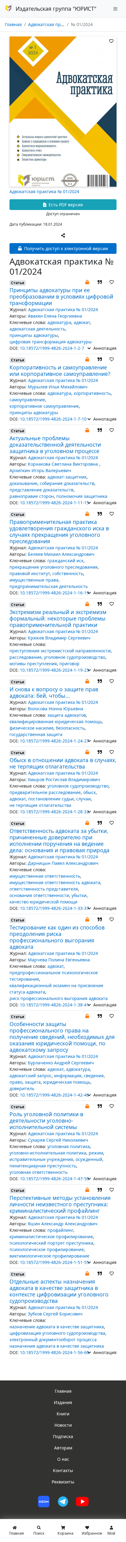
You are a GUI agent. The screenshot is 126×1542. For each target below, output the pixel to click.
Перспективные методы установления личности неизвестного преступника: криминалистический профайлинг (60, 1204)
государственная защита (35, 734)
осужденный (89, 1159)
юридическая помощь (66, 1082)
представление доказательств (41, 490)
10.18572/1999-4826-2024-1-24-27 (54, 741)
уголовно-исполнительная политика (47, 1153)
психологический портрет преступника (51, 1243)
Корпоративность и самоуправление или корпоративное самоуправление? (59, 370)
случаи (83, 799)
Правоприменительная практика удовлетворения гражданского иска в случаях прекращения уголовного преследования (59, 531)
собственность (67, 573)
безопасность (70, 728)
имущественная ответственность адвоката (54, 882)
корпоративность (92, 393)
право (15, 1082)
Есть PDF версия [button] (65, 205)
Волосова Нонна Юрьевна (55, 709)
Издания (63, 1402)
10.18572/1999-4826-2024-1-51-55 (54, 1262)
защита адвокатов (66, 715)
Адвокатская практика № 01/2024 (44, 191)
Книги (63, 1414)
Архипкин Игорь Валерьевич (40, 470)
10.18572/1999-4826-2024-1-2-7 (52, 348)
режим (96, 1153)
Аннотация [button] (104, 348)
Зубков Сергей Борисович (55, 1314)
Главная (13, 24)
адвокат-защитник (67, 477)
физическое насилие (31, 728)
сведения (94, 1075)
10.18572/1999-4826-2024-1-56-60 (54, 1352)
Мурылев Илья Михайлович (57, 387)
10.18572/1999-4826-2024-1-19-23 (54, 670)
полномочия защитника (81, 496)
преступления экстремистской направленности (60, 651)
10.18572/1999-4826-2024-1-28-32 (54, 812)
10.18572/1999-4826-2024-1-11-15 (54, 503)
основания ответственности (39, 895)
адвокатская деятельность (37, 329)
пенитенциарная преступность (42, 1166)
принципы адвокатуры (33, 335)
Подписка (63, 1436)
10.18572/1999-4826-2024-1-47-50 (54, 1178)
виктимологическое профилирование (49, 1256)
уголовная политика (68, 1146)
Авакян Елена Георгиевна (55, 316)
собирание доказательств (67, 483)
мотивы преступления (33, 663)
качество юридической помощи (43, 902)
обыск (89, 792)
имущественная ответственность (44, 876)
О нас (63, 1459)
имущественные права (33, 580)
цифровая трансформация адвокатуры (50, 342)
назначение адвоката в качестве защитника (56, 1327)
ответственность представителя (43, 889)
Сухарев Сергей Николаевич (58, 1140)
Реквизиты (63, 1482)
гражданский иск (65, 560)
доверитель (21, 1088)
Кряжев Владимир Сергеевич (59, 638)
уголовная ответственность (38, 1172)
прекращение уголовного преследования (53, 567)
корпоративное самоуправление (44, 406)
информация (67, 1075)
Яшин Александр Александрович (63, 1224)
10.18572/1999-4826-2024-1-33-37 (54, 908)
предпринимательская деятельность (48, 586)
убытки (79, 895)
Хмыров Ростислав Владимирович (64, 779)
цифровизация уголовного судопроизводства (57, 1333)
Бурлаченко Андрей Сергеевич (61, 1063)
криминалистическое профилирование (51, 1236)
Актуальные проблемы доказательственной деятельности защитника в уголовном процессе (55, 444)
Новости (63, 1425)
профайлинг (60, 1230)
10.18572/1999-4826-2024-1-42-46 (54, 1095)
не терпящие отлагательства (40, 805)
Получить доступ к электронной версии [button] (65, 248)
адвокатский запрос (30, 1075)
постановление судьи (51, 799)
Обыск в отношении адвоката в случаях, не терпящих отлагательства (63, 763)
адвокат (82, 322)
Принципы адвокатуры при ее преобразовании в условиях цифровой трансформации (61, 296)
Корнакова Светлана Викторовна (63, 464)
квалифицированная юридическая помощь (55, 721)
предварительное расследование (45, 792)
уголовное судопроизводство (74, 657)
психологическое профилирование (46, 1249)
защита (33, 1082)
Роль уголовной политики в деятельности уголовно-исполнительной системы (46, 1120)
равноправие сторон (31, 496)
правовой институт (29, 573)
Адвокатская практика (51, 24)
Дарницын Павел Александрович (63, 863)
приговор (69, 663)
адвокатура (59, 322)
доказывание (23, 483)
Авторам (63, 1448)
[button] (87, 282)
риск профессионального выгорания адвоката (58, 998)
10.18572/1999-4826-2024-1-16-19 (54, 593)
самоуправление (27, 400)
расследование (25, 657)
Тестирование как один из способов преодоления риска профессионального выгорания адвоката (57, 937)
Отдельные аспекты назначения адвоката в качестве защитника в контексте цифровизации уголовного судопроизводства (59, 1291)
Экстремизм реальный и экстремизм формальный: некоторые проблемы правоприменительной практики (57, 618)
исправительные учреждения (41, 1159)
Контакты (63, 1470)
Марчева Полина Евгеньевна (59, 960)
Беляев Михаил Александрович (61, 554)
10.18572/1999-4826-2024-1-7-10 (53, 419)
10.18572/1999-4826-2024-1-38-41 (54, 1005)
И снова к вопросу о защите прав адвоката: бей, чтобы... (53, 692)
